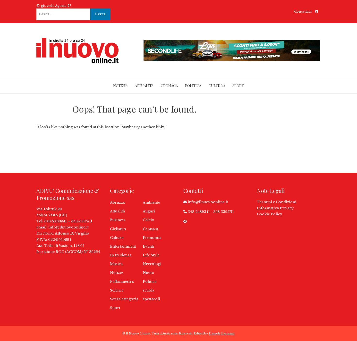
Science (117, 290)
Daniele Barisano (222, 333)
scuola (148, 290)
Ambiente (151, 202)
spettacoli (151, 299)
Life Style (151, 255)
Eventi (148, 246)
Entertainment (123, 246)
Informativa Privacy (275, 208)
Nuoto (148, 272)
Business (117, 220)
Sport (238, 85)
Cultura (217, 85)
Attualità (144, 85)
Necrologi (152, 264)
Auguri (149, 211)
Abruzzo (117, 202)
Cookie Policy (269, 214)
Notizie (120, 85)
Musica (116, 264)
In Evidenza (120, 255)
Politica (193, 85)
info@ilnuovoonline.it (68, 227)
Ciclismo (118, 229)
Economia (152, 237)
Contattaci (303, 11)
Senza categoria (124, 299)
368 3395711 (223, 212)
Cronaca (169, 85)
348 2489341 (199, 212)
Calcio (148, 220)
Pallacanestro (122, 281)
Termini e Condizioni (276, 202)
